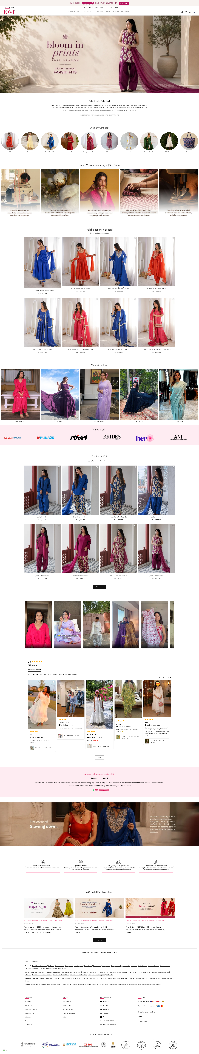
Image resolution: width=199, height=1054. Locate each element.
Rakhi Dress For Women (39, 966)
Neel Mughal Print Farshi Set (118, 517)
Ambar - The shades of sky (78, 975)
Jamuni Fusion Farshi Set (157, 576)
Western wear (63, 968)
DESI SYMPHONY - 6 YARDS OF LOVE (139, 972)
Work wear (51, 966)
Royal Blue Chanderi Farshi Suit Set (118, 349)
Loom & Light (93, 972)
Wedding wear (78, 966)
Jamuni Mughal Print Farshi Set (118, 576)
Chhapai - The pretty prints (96, 975)
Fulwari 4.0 (85, 972)
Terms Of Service (68, 1009)
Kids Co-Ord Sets (77, 984)
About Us (28, 1001)
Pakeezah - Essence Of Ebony (160, 972)
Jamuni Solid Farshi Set (42, 576)
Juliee (62, 978)
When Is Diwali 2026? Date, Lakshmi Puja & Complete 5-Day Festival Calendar (146, 920)
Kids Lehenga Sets (131, 984)
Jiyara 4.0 (36, 984)
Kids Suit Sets (100, 984)
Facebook (106, 1001)
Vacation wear (59, 966)
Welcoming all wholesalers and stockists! (99, 774)
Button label (99, 54)
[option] (99, 7)
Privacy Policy (67, 1005)
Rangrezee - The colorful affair (71, 972)
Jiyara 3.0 (43, 984)
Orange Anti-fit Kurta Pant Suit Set (156, 288)
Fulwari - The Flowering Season (42, 975)
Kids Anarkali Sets (89, 984)
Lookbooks (28, 1025)
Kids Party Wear (155, 984)
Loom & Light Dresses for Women (49, 978)
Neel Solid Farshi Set (42, 517)
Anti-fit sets (126, 966)
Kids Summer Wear (144, 984)
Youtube (106, 1013)
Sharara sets (97, 966)
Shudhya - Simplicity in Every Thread (104, 978)
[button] (99, 11)
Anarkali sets (88, 966)
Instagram (106, 1005)
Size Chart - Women (31, 1009)
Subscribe (143, 1021)
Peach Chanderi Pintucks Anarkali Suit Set (80, 349)
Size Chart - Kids (30, 1013)
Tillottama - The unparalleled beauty (109, 972)
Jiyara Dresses (51, 984)
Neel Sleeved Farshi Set (80, 517)
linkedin (105, 1017)
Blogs (27, 1021)
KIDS (12, 8)
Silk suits (37, 968)
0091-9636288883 (102, 790)
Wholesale (28, 1017)
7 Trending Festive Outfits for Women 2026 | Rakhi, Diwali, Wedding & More (44, 920)
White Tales (109, 975)
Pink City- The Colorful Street (144, 978)
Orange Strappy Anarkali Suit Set (80, 288)
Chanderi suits (29, 968)
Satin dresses (142, 966)
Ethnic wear (54, 968)
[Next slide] (195, 54)
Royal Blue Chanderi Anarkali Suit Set (42, 349)
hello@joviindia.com (109, 1025)
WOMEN (7, 8)
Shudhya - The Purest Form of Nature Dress (78, 978)
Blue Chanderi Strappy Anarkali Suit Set (42, 291)
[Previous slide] (4, 54)
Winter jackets (45, 968)
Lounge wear (69, 966)
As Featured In (29, 1005)
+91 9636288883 (108, 1021)
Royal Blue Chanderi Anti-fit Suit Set (118, 288)
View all (99, 587)
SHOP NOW (123, 3)
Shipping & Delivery (69, 1013)
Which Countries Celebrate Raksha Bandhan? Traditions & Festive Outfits (95, 920)
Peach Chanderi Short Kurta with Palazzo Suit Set (157, 349)
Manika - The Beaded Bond (61, 975)
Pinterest (106, 1009)
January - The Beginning (161, 978)
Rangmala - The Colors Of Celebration (49, 972)
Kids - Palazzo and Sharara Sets (115, 984)
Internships (66, 1021)
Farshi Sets (134, 966)
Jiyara (59, 984)
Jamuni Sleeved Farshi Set (80, 576)
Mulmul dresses (165, 966)
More (99, 757)
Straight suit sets (116, 966)
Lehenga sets (106, 966)
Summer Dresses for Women (126, 978)
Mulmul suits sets (153, 966)
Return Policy (67, 1001)
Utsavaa (124, 972)
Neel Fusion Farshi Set (156, 517)
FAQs (64, 1017)
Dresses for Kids (66, 984)
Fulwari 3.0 (28, 975)
